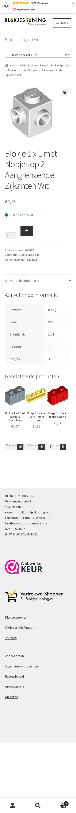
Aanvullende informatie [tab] (22, 280)
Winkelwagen (59, 802)
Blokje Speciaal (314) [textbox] (37, 55)
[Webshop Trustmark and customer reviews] (24, 567)
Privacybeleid (14, 687)
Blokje (44, 65)
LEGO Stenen (28, 65)
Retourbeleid (14, 676)
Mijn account (12, 806)
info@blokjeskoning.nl (32, 512)
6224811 (32, 259)
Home (13, 65)
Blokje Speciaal (60, 65)
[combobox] (38, 55)
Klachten (11, 697)
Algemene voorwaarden (22, 666)
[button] (64, 92)
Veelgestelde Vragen (19, 627)
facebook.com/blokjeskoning (26, 523)
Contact (11, 638)
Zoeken (38, 806)
